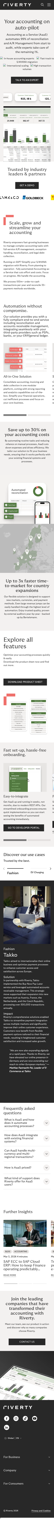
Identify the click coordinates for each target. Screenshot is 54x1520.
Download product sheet (25, 682)
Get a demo (27, 185)
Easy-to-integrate (15, 796)
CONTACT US (26, 1342)
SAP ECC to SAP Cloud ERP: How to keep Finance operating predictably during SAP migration (24, 1265)
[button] (14, 415)
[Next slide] (50, 868)
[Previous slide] (4, 868)
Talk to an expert (27, 80)
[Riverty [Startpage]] (17, 5)
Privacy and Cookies (41, 1511)
